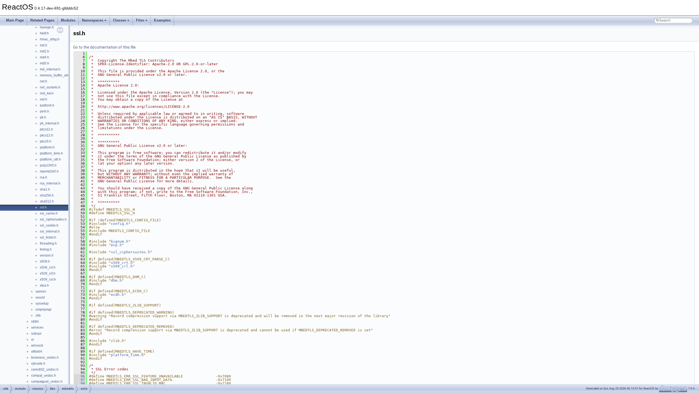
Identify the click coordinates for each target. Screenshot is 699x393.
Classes (119, 20)
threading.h (48, 243)
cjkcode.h (38, 363)
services (37, 327)
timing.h (46, 249)
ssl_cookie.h (49, 225)
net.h (43, 81)
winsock (37, 345)
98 (79, 383)
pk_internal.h (49, 123)
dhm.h (116, 280)
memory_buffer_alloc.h (57, 75)
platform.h (47, 147)
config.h (119, 224)
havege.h (47, 27)
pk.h (43, 117)
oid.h (43, 99)
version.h (47, 255)
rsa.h (43, 177)
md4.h (44, 57)
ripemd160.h (49, 171)
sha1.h (45, 189)
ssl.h (43, 207)
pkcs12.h (46, 135)
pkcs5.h (45, 141)
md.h (43, 45)
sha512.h (47, 201)
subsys (36, 333)
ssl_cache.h (49, 213)
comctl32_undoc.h (44, 369)
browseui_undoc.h (45, 357)
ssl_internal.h (50, 231)
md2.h (44, 51)
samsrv (40, 291)
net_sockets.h (50, 87)
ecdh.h (117, 295)
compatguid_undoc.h (47, 381)
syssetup (42, 303)
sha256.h (47, 195)
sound (40, 297)
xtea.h (44, 285)
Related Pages (42, 20)
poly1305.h (48, 165)
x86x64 (36, 351)
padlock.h (47, 105)
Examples (162, 20)
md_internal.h (50, 69)
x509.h (45, 261)
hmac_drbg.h (50, 39)
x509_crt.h (47, 273)
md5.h (44, 63)
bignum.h (119, 241)
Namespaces (92, 20)
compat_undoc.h (43, 375)
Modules (68, 20)
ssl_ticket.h (48, 237)
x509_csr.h (48, 279)
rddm (35, 321)
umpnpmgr (43, 309)
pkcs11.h (46, 129)
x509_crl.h (47, 267)
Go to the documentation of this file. (105, 47)
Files (140, 20)
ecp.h (116, 245)
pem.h (44, 111)
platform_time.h (51, 153)
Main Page (15, 20)
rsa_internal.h (50, 183)
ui (32, 339)
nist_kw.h (47, 93)
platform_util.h (50, 159)
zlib (38, 315)
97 (79, 380)
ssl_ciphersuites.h (53, 219)
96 (79, 376)
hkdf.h (44, 33)
